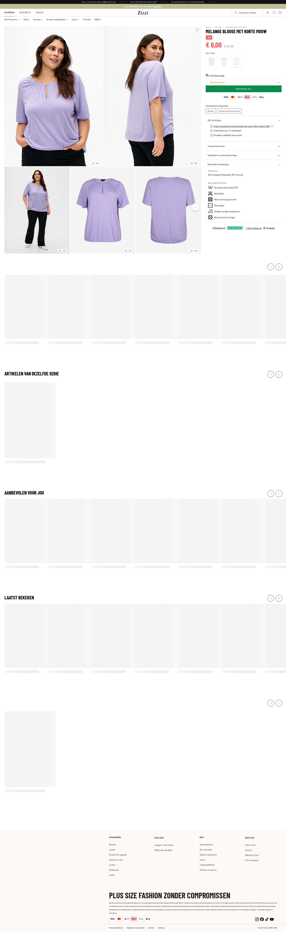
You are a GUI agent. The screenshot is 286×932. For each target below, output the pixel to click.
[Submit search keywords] (235, 12)
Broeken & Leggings (118, 854)
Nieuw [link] (26, 19)
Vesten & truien (116, 859)
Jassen (112, 849)
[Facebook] (262, 919)
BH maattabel (206, 849)
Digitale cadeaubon (208, 854)
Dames (208, 27)
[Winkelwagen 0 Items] (280, 12)
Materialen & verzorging (218, 164)
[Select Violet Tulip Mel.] (237, 61)
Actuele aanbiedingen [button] (56, 19)
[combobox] (247, 12)
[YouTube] (272, 919)
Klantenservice (206, 844)
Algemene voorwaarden (135, 927)
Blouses (218, 27)
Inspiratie (25, 12)
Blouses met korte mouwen (236, 27)
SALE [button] (97, 19)
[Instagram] (257, 919)
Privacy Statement (116, 927)
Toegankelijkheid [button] (207, 865)
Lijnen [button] (74, 19)
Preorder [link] (87, 19)
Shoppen (9, 12)
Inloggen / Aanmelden (164, 845)
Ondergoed (114, 870)
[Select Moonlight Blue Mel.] (211, 61)
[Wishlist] (197, 30)
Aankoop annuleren (208, 870)
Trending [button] (36, 19)
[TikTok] (267, 919)
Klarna (203, 859)
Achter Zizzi (250, 845)
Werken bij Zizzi (252, 855)
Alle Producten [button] (10, 19)
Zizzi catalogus (251, 860)
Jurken (112, 865)
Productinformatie (216, 146)
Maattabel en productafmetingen (222, 155)
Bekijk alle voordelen (163, 850)
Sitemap (161, 927)
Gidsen (39, 12)
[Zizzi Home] (143, 12)
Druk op (248, 850)
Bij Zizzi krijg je (214, 120)
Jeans (111, 875)
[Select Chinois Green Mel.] (224, 61)
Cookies (151, 927)
